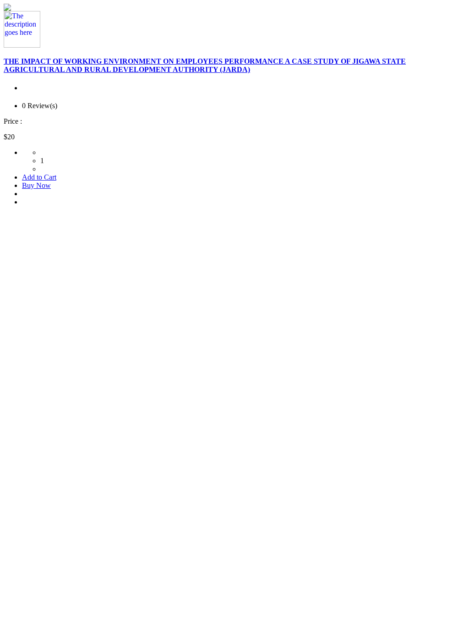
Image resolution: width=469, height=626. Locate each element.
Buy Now (36, 185)
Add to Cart (39, 177)
